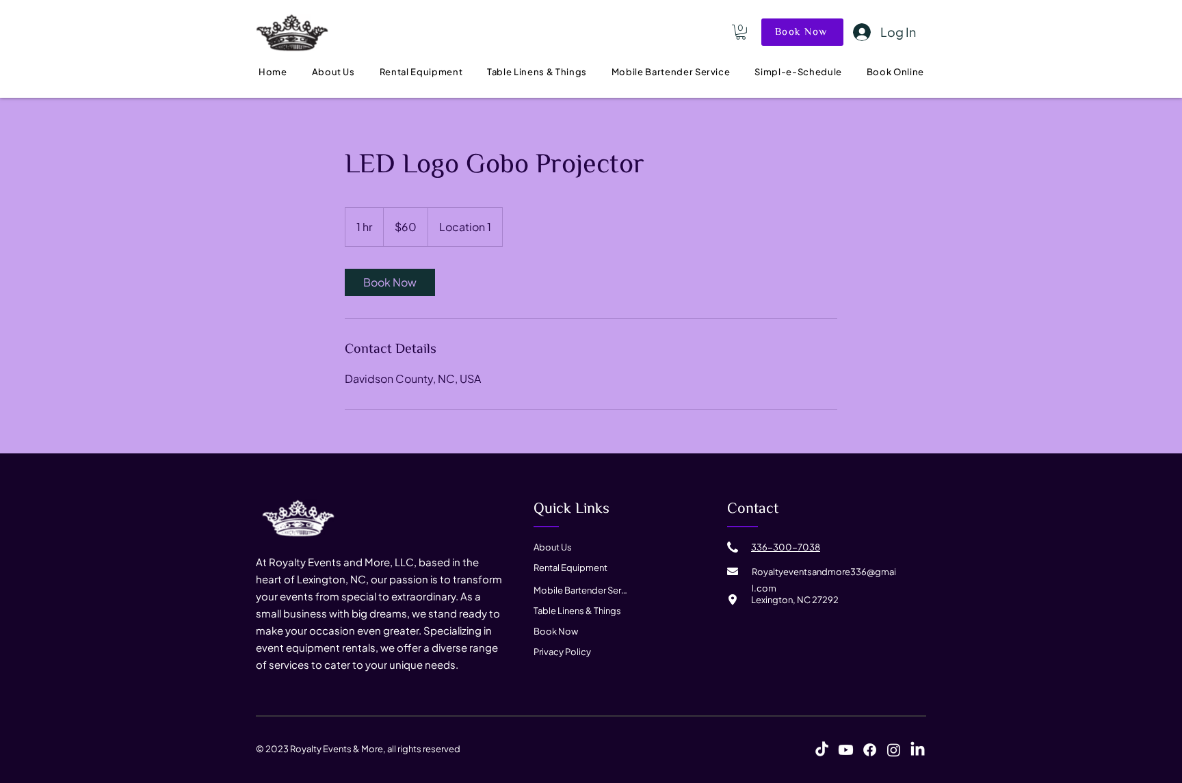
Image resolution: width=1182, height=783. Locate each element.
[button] (741, 32)
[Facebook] (869, 749)
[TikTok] (821, 749)
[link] (390, 282)
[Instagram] (893, 749)
